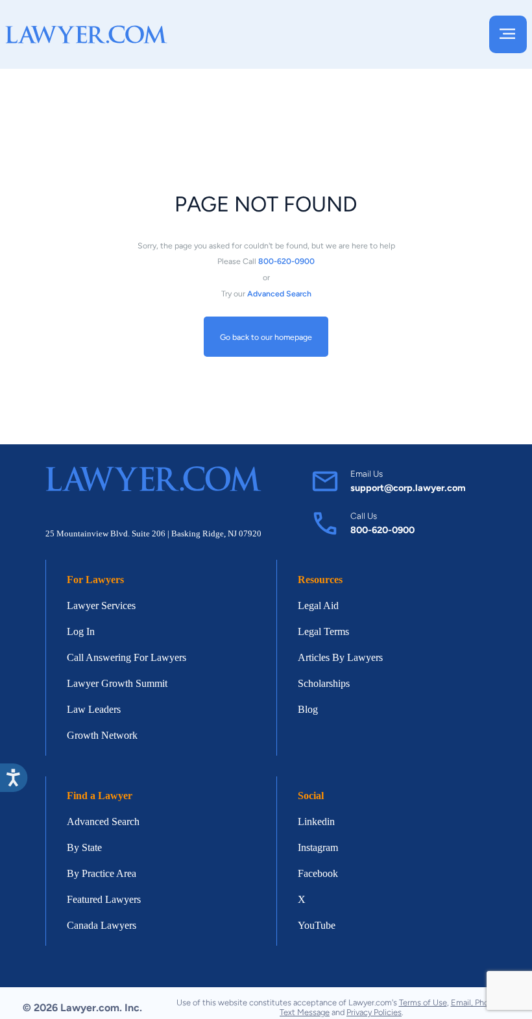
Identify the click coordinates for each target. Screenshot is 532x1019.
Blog (308, 709)
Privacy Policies (374, 1012)
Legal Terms (323, 631)
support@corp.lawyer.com (408, 488)
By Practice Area (101, 873)
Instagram (318, 847)
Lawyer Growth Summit (117, 683)
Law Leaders (94, 709)
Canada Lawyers (101, 925)
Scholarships (324, 683)
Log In (81, 631)
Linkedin (316, 821)
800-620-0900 (382, 530)
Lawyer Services (101, 605)
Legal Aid (318, 605)
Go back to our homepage (266, 337)
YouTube (316, 925)
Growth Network (102, 735)
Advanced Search (103, 821)
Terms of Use (423, 1002)
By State (84, 847)
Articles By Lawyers (340, 657)
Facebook (318, 873)
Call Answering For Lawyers (126, 657)
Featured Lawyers (104, 899)
